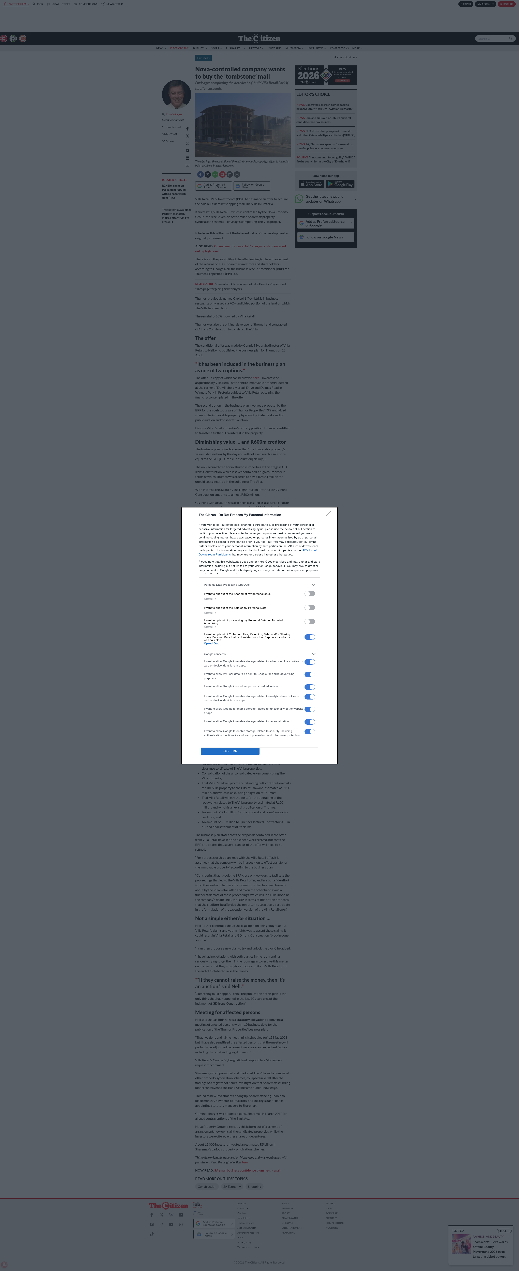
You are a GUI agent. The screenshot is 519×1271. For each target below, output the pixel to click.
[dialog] (259, 635)
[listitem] (259, 585)
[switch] (310, 593)
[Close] (329, 515)
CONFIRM (230, 751)
